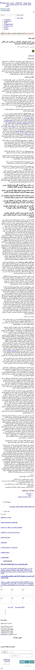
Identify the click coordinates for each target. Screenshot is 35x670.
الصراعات (28, 493)
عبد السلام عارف (21, 131)
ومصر (24, 121)
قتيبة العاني (31, 55)
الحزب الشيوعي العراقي (13, 121)
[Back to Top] (2, 668)
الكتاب (3, 3)
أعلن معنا (10, 607)
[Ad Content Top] (17, 10)
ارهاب (29, 495)
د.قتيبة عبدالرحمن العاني (24, 496)
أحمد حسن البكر (29, 134)
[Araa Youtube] (4, 34)
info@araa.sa (4, 634)
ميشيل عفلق (30, 118)
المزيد (4, 561)
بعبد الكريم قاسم (22, 123)
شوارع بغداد (11, 126)
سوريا (28, 121)
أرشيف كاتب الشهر (7, 4)
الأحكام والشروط (19, 607)
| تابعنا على (12, 614)
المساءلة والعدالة (11, 350)
